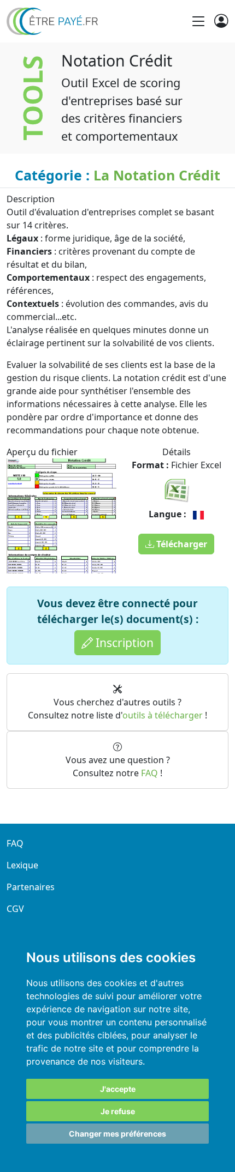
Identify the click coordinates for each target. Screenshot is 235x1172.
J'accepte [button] (118, 1089)
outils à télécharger (162, 715)
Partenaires (31, 887)
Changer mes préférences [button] (117, 1133)
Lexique (22, 865)
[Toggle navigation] (198, 21)
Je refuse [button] (118, 1111)
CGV (15, 909)
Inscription (123, 642)
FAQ (149, 773)
